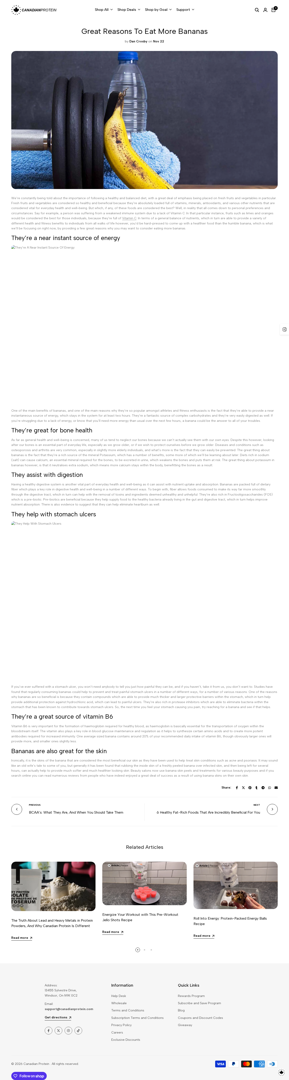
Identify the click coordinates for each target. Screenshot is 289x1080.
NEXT (257, 804)
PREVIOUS (35, 804)
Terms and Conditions (127, 1010)
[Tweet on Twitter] (243, 787)
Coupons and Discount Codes (200, 1018)
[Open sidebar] (284, 329)
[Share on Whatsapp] (269, 787)
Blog (181, 1010)
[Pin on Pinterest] (250, 787)
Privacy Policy (121, 1025)
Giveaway (185, 1025)
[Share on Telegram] (263, 787)
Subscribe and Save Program (199, 1003)
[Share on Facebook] (236, 787)
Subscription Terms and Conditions (137, 1018)
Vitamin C (129, 218)
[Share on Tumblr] (256, 787)
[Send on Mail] (276, 787)
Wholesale (119, 1003)
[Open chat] (281, 1072)
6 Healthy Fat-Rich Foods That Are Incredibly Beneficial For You (208, 812)
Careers (117, 1032)
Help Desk (118, 996)
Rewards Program (191, 996)
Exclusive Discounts (125, 1040)
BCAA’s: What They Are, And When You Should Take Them (76, 812)
